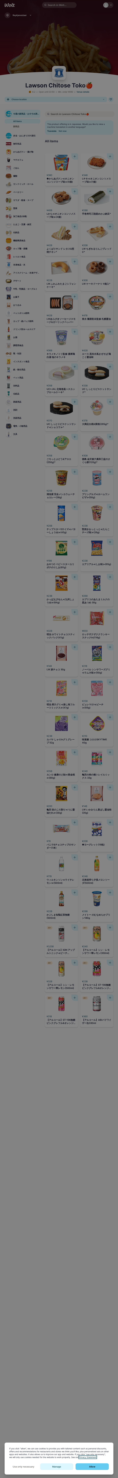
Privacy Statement (87, 1457)
